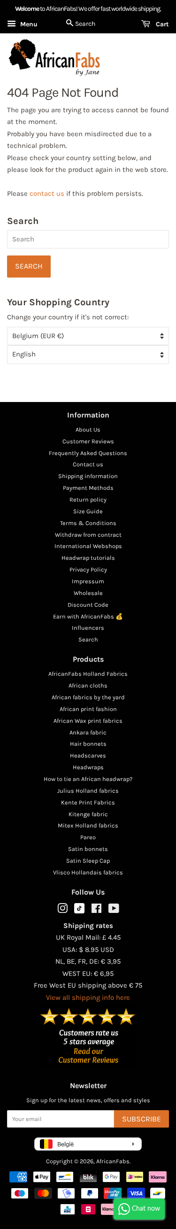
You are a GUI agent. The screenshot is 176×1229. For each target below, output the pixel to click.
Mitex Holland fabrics (88, 825)
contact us (47, 193)
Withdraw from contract (88, 534)
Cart (161, 24)
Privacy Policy (88, 569)
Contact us (88, 464)
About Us (88, 429)
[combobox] (88, 239)
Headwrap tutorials (88, 557)
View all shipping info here (88, 997)
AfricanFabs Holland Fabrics (88, 673)
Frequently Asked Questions (88, 452)
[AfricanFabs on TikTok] (79, 911)
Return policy (88, 499)
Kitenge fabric (88, 814)
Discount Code (88, 604)
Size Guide (88, 511)
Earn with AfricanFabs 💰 (88, 616)
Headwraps (88, 767)
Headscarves (88, 755)
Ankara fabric (88, 732)
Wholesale (88, 592)
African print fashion (88, 708)
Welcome (27, 9)
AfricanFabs (113, 1161)
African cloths (88, 685)
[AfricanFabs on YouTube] (113, 910)
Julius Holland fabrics (88, 790)
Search (88, 639)
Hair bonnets (88, 743)
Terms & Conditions (88, 522)
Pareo (88, 837)
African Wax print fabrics (88, 720)
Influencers (88, 627)
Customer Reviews (88, 441)
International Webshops (88, 545)
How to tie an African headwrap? (88, 778)
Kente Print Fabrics (88, 802)
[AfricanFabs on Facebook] (96, 910)
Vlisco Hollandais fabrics (88, 872)
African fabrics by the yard (88, 697)
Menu (28, 24)
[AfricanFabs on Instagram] (62, 910)
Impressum (88, 581)
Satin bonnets (88, 848)
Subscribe (141, 1118)
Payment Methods (88, 487)
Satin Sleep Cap (88, 860)
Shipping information (88, 475)
